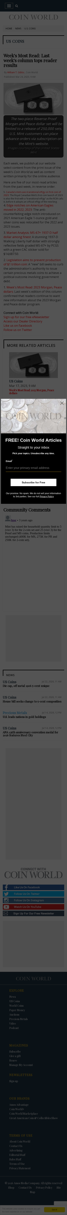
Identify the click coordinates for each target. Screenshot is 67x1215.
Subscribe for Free (33, 482)
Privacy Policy (47, 496)
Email (9, 461)
